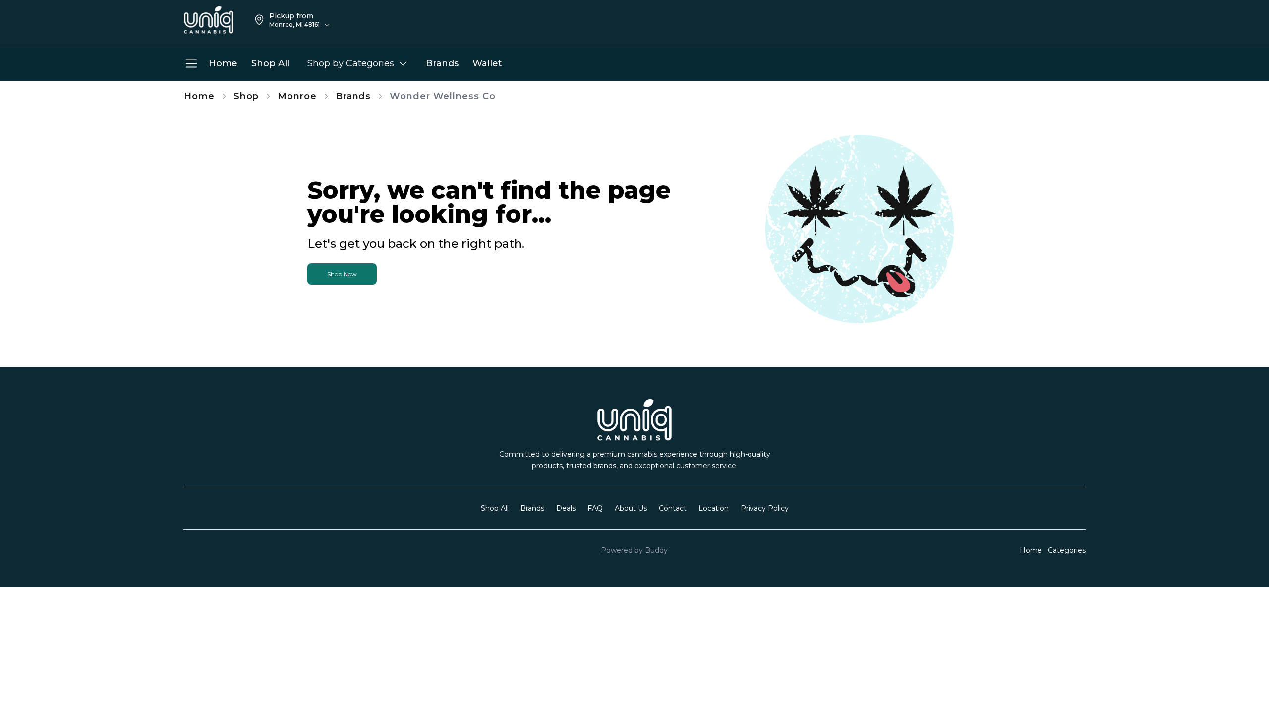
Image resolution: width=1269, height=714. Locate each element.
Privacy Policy (765, 508)
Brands (353, 96)
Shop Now (342, 274)
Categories (1067, 550)
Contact (673, 508)
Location (713, 508)
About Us (631, 508)
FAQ (595, 508)
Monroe (297, 96)
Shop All (495, 508)
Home (199, 96)
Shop (246, 96)
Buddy (656, 550)
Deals (566, 508)
